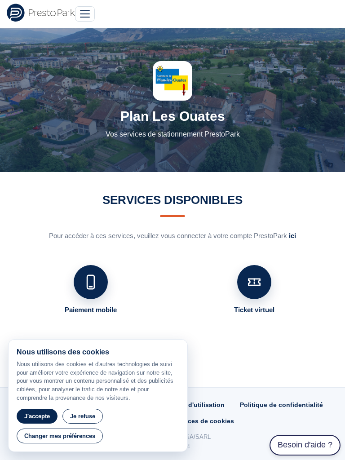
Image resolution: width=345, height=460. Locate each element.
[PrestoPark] (41, 12)
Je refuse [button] (82, 416)
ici (292, 235)
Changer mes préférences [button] (59, 436)
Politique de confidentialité (281, 404)
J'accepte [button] (37, 416)
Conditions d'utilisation (188, 404)
